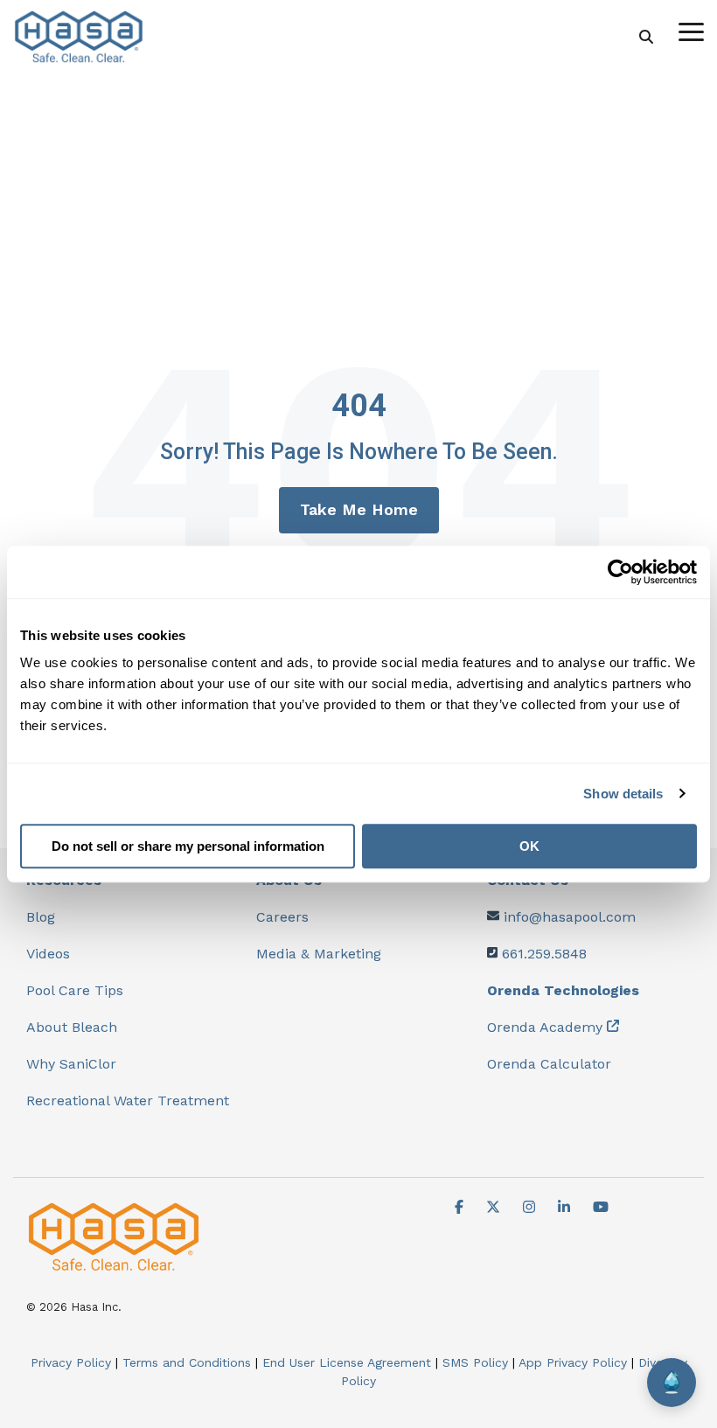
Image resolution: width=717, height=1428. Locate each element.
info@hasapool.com (570, 917)
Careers (282, 917)
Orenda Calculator (549, 1063)
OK (529, 846)
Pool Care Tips (74, 990)
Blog (40, 917)
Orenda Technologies (563, 990)
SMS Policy (475, 1362)
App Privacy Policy (573, 1362)
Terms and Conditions (186, 1362)
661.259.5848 (544, 953)
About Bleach (71, 1027)
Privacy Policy (71, 1362)
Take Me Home (359, 509)
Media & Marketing (318, 953)
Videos (48, 953)
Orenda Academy (544, 1027)
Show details (623, 793)
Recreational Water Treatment (127, 1100)
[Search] (646, 37)
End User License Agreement (346, 1362)
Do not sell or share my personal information (188, 846)
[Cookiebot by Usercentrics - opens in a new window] (620, 572)
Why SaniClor (71, 1063)
